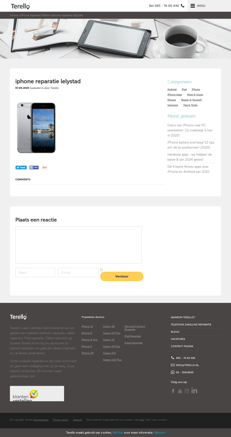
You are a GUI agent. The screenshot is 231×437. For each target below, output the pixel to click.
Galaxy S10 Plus (112, 359)
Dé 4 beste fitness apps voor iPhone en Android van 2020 (188, 169)
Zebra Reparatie (134, 342)
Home (14, 15)
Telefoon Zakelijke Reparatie (191, 324)
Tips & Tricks (190, 105)
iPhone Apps (174, 94)
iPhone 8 (87, 333)
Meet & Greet (195, 94)
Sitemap (77, 419)
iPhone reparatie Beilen (35, 15)
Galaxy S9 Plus (111, 346)
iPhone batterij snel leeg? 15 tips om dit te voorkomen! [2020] (190, 144)
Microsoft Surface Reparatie (135, 328)
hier (142, 419)
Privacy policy (61, 419)
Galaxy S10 (109, 353)
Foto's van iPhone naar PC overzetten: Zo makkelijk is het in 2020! (189, 130)
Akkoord (159, 432)
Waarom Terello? (183, 317)
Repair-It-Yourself (191, 99)
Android (171, 89)
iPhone (196, 89)
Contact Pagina (182, 346)
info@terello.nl (187, 365)
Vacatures (178, 339)
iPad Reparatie (133, 336)
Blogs (175, 331)
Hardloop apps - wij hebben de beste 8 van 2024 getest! (189, 157)
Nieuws (171, 99)
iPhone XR (88, 353)
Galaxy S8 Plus (111, 333)
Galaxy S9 (108, 339)
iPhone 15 (87, 326)
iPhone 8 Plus (90, 339)
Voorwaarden (41, 419)
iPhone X (87, 346)
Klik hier (118, 432)
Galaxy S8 (109, 326)
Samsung (172, 105)
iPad (184, 89)
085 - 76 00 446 (185, 358)
